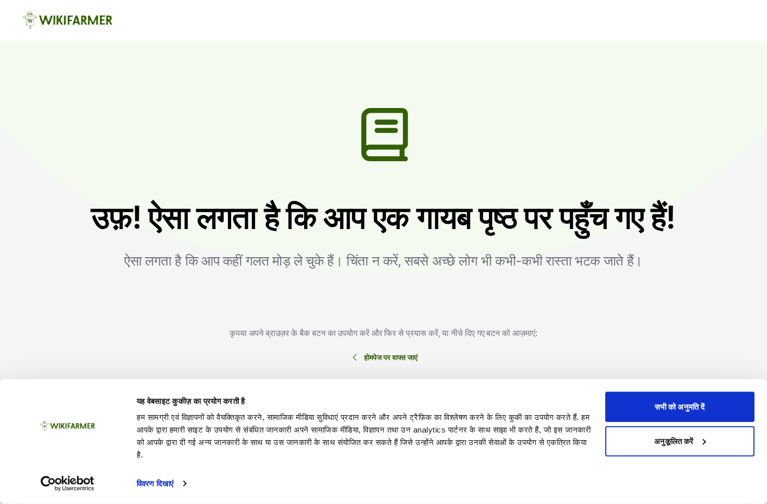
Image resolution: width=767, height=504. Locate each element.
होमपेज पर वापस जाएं (390, 357)
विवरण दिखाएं (155, 483)
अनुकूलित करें (673, 440)
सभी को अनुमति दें (680, 406)
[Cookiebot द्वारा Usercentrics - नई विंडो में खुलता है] (67, 483)
